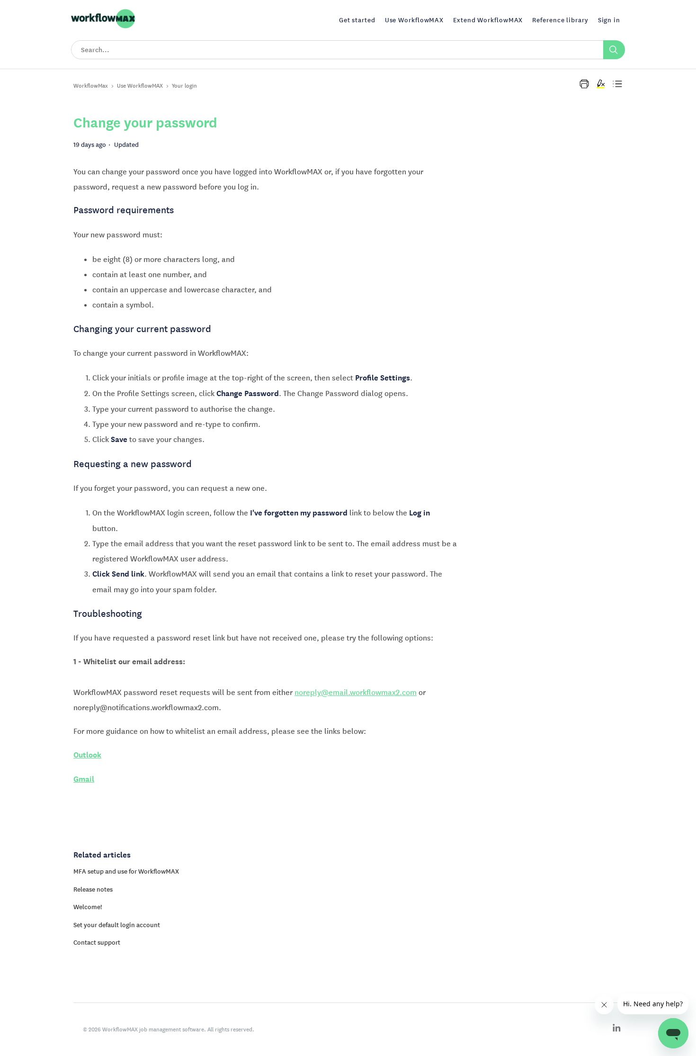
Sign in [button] (609, 20)
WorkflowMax (90, 85)
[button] (584, 84)
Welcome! (87, 907)
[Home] (103, 27)
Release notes (93, 889)
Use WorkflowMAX (140, 85)
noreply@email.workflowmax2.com (355, 692)
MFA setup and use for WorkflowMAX (126, 871)
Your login (184, 85)
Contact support (96, 942)
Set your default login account (116, 925)
